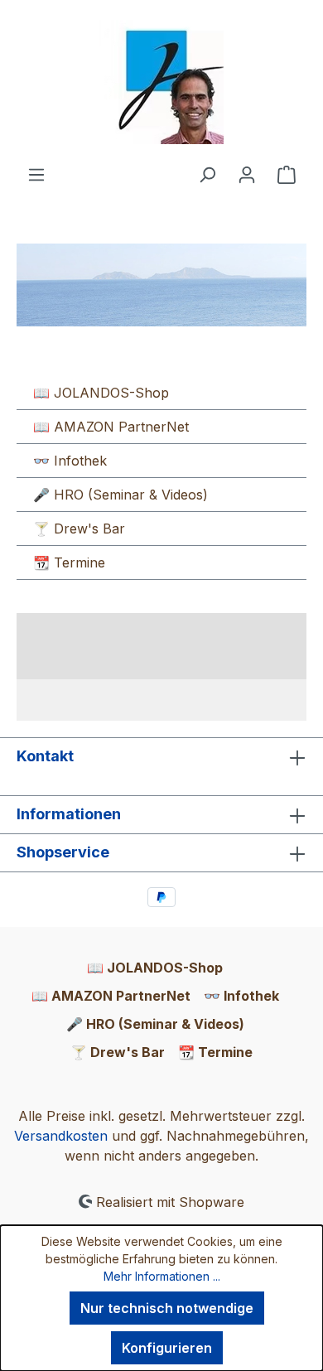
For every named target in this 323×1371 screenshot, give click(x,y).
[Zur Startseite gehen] (161, 82)
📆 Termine (69, 562)
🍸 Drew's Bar (79, 528)
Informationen (69, 814)
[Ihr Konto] (247, 174)
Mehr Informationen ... (162, 1276)
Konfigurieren (167, 1348)
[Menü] (36, 174)
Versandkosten (61, 1135)
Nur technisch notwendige (166, 1308)
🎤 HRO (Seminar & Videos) (120, 494)
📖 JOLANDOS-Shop (101, 392)
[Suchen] (207, 174)
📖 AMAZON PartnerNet (111, 426)
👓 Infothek (70, 460)
